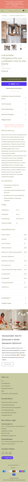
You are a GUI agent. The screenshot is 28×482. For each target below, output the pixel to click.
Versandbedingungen (7, 410)
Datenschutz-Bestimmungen (9, 402)
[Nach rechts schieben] (25, 47)
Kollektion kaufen (19, 7)
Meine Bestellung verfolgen (8, 412)
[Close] (27, 4)
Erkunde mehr (7, 364)
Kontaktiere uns (5, 383)
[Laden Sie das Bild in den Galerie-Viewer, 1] (7, 47)
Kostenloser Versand (7, 388)
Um (2, 380)
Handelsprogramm (6, 415)
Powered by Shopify (14, 478)
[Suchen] (26, 11)
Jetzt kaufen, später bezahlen (9, 393)
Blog (2, 391)
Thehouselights (6, 68)
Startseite (4, 15)
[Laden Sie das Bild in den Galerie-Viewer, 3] (21, 47)
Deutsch (13, 467)
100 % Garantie (5, 386)
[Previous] (3, 4)
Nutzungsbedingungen (7, 405)
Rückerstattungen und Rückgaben (11, 407)
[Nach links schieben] (3, 47)
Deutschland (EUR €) (13, 465)
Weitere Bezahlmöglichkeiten (14, 88)
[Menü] (2, 11)
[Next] (25, 4)
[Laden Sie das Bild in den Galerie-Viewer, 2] (14, 47)
